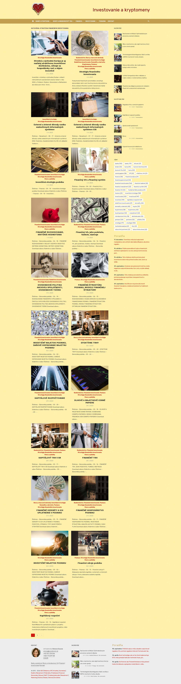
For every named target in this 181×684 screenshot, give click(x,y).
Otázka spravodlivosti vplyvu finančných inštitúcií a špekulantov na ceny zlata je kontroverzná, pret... (130, 251)
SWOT (46, 675)
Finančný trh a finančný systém (89, 180)
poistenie (130, 219)
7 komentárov (139, 107)
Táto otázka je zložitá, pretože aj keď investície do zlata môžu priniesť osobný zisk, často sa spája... (130, 259)
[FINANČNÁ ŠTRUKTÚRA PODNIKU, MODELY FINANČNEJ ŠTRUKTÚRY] (89, 265)
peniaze (119, 219)
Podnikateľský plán (54, 675)
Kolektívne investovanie (82, 62)
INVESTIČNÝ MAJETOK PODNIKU (49, 563)
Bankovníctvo (81, 58)
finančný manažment (123, 186)
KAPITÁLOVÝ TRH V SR (50, 458)
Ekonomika (34, 675)
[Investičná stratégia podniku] (49, 160)
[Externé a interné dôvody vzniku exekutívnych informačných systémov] (49, 104)
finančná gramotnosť (123, 180)
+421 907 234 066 (49, 653)
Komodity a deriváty (98, 62)
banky (128, 163)
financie (119, 177)
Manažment (40, 673)
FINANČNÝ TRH (89, 458)
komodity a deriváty (122, 206)
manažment (135, 213)
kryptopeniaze (121, 213)
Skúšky (45, 677)
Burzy (124, 136)
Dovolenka (57, 677)
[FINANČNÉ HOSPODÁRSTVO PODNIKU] (89, 488)
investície (120, 200)
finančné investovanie (123, 183)
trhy (134, 226)
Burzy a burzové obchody (94, 58)
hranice (119, 193)
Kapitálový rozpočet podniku (131, 115)
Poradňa (102, 21)
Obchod (50, 677)
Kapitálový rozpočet (50, 615)
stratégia (119, 223)
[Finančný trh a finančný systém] (89, 160)
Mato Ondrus (94, 676)
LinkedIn (45, 658)
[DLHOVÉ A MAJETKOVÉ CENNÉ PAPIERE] (89, 378)
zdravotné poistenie (122, 229)
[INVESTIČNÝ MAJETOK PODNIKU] (49, 543)
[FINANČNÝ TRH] (89, 435)
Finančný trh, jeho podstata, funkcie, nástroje (90, 233)
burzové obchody (140, 167)
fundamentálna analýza (136, 190)
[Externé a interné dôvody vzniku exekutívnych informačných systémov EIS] (89, 104)
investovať (134, 196)
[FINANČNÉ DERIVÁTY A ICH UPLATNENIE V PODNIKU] (49, 488)
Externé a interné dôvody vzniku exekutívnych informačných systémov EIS (90, 127)
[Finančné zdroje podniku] (89, 543)
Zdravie (41, 675)
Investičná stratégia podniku (50, 182)
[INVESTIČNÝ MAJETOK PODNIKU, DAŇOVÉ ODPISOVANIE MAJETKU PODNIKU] (49, 322)
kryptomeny (133, 210)
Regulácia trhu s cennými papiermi (133, 104)
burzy (131, 170)
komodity (139, 203)
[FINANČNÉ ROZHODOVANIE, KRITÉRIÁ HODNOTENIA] (49, 210)
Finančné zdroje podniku (90, 563)
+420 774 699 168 (49, 656)
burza (128, 167)
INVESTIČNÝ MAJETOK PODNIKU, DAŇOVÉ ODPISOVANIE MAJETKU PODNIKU (49, 345)
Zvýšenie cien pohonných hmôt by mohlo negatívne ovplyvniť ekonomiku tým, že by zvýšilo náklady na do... (132, 268)
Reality (33, 673)
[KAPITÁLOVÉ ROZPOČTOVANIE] (49, 378)
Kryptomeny (86, 64)
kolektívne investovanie (123, 203)
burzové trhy (120, 170)
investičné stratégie (133, 193)
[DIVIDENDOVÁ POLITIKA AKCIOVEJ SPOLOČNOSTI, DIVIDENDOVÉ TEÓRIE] (49, 265)
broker (118, 167)
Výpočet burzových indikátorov (132, 146)
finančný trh (120, 190)
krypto (136, 206)
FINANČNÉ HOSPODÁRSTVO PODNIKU (90, 511)
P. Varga (94, 665)
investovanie (121, 196)
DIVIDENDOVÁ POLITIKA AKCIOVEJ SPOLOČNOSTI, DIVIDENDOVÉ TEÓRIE (50, 287)
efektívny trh (142, 173)
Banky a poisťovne (42, 21)
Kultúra (40, 677)
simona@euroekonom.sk (50, 651)
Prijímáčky (47, 673)
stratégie (131, 223)
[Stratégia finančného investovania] (89, 43)
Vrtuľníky (55, 671)
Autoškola (62, 671)
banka (118, 163)
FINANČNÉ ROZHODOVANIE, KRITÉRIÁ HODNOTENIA (50, 233)
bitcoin (137, 163)
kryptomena (120, 210)
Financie (79, 21)
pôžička (141, 219)
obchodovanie (137, 216)
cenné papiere (121, 173)
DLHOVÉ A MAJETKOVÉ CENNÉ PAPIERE (89, 401)
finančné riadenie (141, 183)
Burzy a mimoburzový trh (62, 21)
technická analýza (122, 226)
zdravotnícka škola (140, 229)
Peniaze (94, 64)
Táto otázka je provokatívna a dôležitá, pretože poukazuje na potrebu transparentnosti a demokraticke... (131, 277)
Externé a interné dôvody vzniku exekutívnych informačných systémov (50, 127)
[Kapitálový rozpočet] (49, 593)
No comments (102, 655)
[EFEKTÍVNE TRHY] (89, 322)
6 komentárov (139, 138)
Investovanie (90, 21)
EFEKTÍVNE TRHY (90, 343)
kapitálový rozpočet (134, 200)
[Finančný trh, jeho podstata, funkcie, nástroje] (89, 210)
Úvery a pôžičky (90, 68)
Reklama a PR (48, 671)
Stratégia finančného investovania (50, 58)
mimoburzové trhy (122, 216)
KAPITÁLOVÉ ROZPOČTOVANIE (50, 398)
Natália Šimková (93, 655)
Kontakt (111, 21)
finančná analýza (131, 177)
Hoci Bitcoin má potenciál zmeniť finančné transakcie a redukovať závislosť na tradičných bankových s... (131, 286)
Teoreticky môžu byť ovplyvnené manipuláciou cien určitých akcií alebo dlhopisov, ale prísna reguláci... (131, 242)
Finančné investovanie (82, 60)
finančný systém (140, 186)
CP (131, 173)
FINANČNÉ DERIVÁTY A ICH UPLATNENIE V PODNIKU (49, 511)
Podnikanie (55, 673)
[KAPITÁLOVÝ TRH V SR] (49, 435)
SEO (42, 671)
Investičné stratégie (98, 60)
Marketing (34, 677)
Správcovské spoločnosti (130, 126)
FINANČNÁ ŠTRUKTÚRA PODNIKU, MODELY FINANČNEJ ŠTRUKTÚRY (89, 287)
